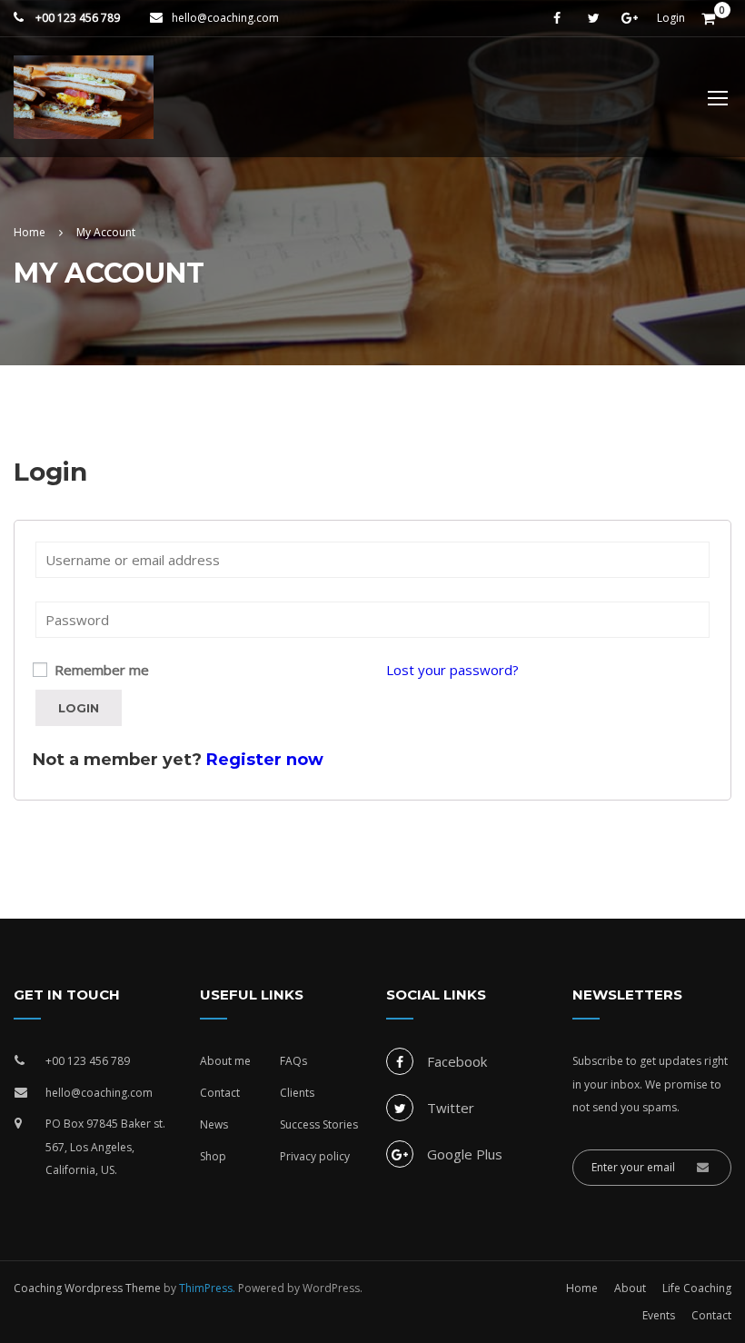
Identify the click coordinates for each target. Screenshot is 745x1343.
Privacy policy (315, 1156)
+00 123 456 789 (76, 17)
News (214, 1124)
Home (582, 1288)
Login (671, 18)
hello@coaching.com (225, 17)
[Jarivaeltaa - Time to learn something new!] (84, 106)
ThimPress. (207, 1288)
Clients (297, 1092)
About (630, 1288)
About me (225, 1061)
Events (658, 1315)
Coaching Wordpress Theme (87, 1288)
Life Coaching (696, 1288)
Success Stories (319, 1124)
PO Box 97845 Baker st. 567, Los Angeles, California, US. (105, 1147)
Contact (220, 1092)
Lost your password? (452, 670)
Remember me (100, 670)
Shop (213, 1156)
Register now (264, 760)
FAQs (293, 1061)
